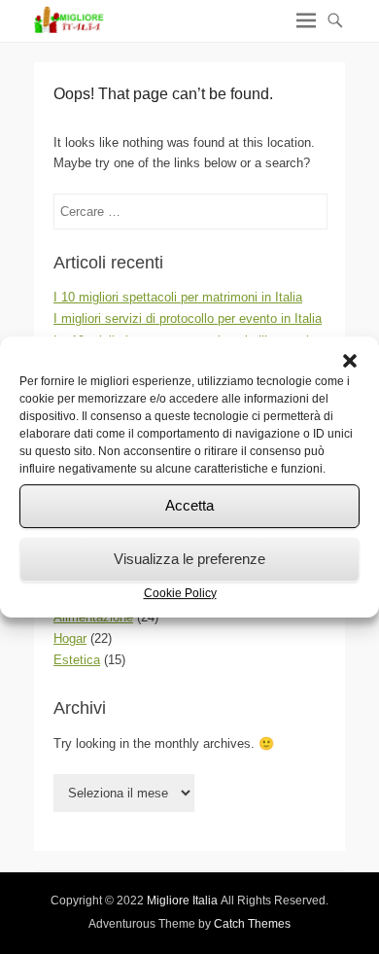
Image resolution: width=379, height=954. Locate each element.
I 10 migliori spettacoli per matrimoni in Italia (177, 297)
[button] (350, 361)
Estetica (76, 660)
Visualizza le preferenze (189, 558)
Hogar (69, 638)
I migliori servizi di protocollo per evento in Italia (187, 318)
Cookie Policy (180, 593)
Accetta (189, 505)
